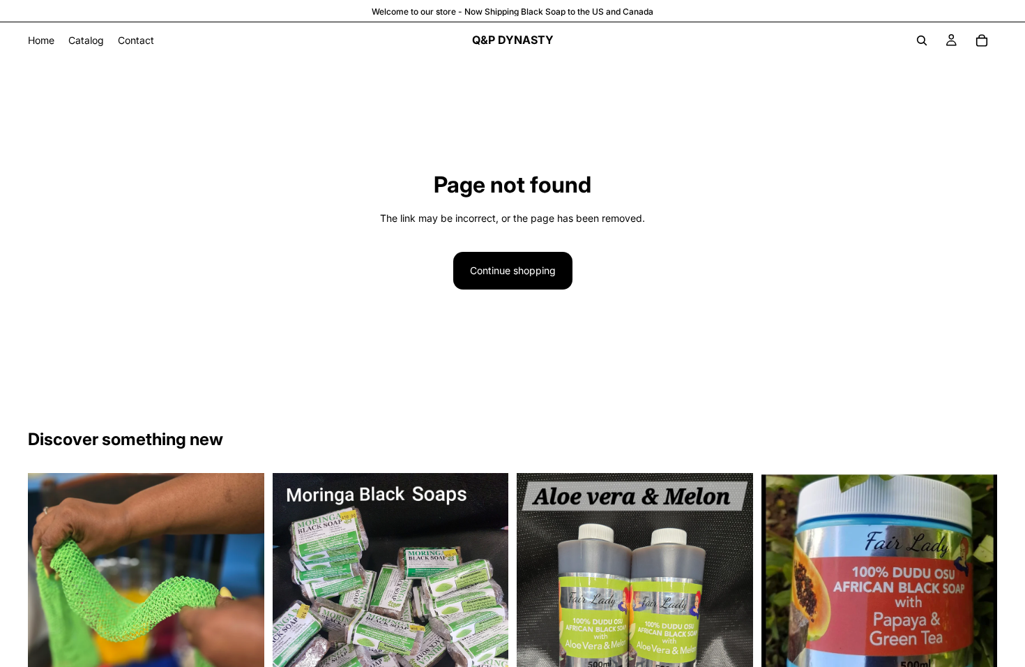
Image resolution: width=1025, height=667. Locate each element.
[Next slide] (487, 630)
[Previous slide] (293, 630)
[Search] (921, 40)
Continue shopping (513, 270)
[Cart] (981, 40)
